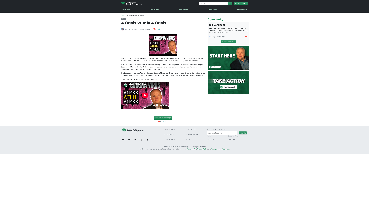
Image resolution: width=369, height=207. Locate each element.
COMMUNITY (169, 134)
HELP (188, 140)
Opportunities (233, 136)
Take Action (183, 10)
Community (154, 10)
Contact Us (232, 140)
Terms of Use (191, 149)
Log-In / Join (240, 3)
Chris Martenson (131, 29)
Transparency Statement (220, 149)
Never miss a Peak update (216, 129)
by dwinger (220, 37)
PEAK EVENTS (191, 129)
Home (123, 15)
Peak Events (212, 10)
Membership (242, 10)
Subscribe (243, 133)
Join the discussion (162, 118)
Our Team (210, 140)
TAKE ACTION (170, 129)
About (209, 136)
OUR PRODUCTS (192, 134)
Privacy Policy (202, 149)
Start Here (126, 10)
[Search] (230, 3)
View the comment (228, 42)
